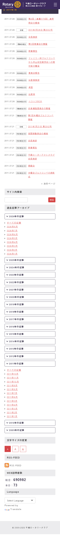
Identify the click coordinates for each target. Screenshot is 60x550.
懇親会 (31, 165)
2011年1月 (12, 416)
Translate (16, 509)
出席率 (31, 94)
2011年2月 (12, 412)
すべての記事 (14, 222)
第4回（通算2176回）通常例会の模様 (41, 20)
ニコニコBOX (35, 101)
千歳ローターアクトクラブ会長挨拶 (41, 156)
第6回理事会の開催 (38, 43)
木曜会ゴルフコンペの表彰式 (41, 174)
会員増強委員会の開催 (39, 108)
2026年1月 (12, 253)
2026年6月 (12, 234)
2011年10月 (13, 381)
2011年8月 (12, 389)
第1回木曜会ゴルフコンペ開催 (41, 117)
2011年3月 (12, 408)
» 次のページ (48, 183)
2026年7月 (12, 230)
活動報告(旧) (21, 108)
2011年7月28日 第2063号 (40, 29)
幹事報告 (32, 51)
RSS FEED (15, 465)
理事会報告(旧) (21, 44)
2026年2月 (12, 249)
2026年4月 (12, 242)
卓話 (30, 87)
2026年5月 (12, 238)
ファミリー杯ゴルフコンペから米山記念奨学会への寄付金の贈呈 (41, 62)
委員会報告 (34, 72)
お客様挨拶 (34, 80)
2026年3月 (12, 245)
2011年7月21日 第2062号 (40, 126)
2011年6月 (12, 396)
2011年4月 (12, 404)
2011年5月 (12, 400)
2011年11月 (13, 377)
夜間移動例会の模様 (38, 133)
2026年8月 (12, 226)
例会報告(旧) (21, 19)
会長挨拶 (32, 36)
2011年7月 (12, 393)
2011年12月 (12, 373)
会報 (21, 30)
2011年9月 (12, 385)
